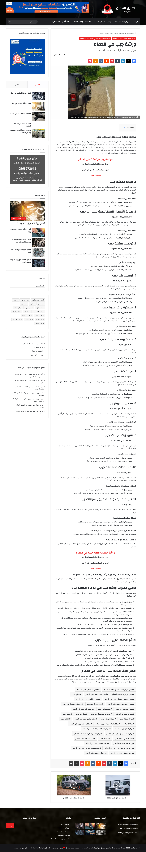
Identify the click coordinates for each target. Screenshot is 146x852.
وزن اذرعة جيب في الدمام (95, 753)
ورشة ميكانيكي (39, 323)
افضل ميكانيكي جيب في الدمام (87, 699)
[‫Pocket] (90, 61)
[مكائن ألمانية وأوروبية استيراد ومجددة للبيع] (38, 263)
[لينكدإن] (123, 61)
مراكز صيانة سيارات (122, 21)
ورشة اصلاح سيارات (36, 411)
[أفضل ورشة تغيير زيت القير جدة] (101, 826)
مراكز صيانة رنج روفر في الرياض (20, 113)
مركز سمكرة (18, 308)
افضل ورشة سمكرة (38, 300)
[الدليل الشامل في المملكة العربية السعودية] (119, 9)
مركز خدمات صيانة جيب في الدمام (96, 728)
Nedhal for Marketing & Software (42, 848)
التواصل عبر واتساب (20, 848)
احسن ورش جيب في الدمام (122, 694)
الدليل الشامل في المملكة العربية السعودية (96, 848)
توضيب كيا (41, 304)
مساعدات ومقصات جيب (124, 738)
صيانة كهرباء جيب (108, 719)
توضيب (16, 300)
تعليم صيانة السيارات (63, 831)
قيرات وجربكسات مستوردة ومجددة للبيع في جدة (21, 241)
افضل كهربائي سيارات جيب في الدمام (119, 699)
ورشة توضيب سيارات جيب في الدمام (119, 748)
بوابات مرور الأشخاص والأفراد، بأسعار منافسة (20, 131)
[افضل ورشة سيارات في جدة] (38, 106)
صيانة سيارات (40, 308)
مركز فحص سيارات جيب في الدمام (87, 733)
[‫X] (128, 61)
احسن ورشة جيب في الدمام (96, 694)
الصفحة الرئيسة (64, 824)
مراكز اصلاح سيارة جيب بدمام (107, 724)
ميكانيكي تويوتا (17, 311)
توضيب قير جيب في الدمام (83, 709)
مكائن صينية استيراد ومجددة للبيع (21, 251)
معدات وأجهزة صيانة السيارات (61, 21)
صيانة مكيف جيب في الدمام (85, 719)
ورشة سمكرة (40, 319)
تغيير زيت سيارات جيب (124, 709)
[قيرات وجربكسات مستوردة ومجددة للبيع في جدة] (38, 242)
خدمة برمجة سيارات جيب (101, 714)
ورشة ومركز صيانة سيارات (34, 405)
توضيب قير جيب (104, 709)
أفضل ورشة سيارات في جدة (34, 374)
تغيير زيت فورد (25, 300)
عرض (123, 127)
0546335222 (95, 175)
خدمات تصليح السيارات (83, 21)
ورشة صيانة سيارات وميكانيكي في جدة (30, 386)
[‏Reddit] (106, 61)
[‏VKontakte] (101, 61)
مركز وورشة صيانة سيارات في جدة (31, 399)
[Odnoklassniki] (95, 61)
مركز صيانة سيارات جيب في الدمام (124, 38)
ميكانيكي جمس (39, 315)
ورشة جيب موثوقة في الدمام (95, 159)
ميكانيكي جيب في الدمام (84, 738)
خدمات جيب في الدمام (124, 714)
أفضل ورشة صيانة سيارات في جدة (32, 380)
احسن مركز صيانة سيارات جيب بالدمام (118, 689)
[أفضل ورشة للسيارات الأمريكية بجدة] (38, 232)
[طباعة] (71, 763)
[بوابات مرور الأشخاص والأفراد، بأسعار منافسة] (38, 133)
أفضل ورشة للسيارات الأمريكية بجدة (20, 230)
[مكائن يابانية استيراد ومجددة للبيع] (101, 832)
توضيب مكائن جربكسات (103, 21)
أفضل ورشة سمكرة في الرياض (33, 343)
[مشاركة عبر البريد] (76, 763)
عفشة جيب (65, 719)
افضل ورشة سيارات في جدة (21, 103)
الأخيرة (16, 84)
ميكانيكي (26, 311)
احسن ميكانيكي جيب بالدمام (87, 689)
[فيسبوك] (134, 61)
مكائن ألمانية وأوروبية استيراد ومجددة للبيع (20, 261)
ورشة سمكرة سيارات (36, 355)
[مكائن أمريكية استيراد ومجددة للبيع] (79, 826)
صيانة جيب (67, 714)
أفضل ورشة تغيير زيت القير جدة (31, 223)
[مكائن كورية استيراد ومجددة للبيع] (90, 832)
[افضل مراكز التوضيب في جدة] (38, 96)
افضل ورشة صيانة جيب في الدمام (120, 704)
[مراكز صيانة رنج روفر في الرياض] (38, 116)
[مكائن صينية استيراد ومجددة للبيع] (38, 252)
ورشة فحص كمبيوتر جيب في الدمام (86, 748)
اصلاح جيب (76, 694)
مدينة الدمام (128, 724)
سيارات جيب (81, 714)
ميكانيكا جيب (104, 738)
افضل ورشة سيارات (36, 393)
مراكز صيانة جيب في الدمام (80, 724)
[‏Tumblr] (117, 61)
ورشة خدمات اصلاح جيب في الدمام (95, 552)
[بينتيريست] (112, 61)
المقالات (67, 828)
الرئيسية (135, 21)
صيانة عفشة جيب (126, 719)
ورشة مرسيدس (17, 319)
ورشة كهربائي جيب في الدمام (122, 753)
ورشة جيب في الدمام (121, 33)
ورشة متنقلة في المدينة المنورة (22, 125)
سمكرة (32, 304)
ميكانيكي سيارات (27, 315)
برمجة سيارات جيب (94, 704)
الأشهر (38, 84)
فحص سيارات (29, 308)
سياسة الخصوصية (64, 835)
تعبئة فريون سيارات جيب (72, 704)
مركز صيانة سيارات (38, 311)
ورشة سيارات (29, 319)
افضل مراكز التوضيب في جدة (21, 93)
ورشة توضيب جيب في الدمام (97, 743)
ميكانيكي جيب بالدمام (103, 38)
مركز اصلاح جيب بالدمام (124, 728)
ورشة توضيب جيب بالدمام (123, 743)
